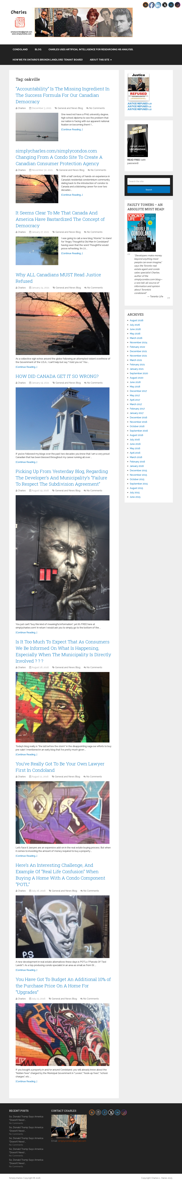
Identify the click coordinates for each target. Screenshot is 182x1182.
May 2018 (135, 386)
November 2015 (138, 475)
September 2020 (139, 373)
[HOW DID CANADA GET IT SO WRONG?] (62, 418)
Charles (22, 108)
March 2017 (136, 404)
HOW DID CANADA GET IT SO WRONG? (57, 376)
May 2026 (135, 333)
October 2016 (137, 426)
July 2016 (135, 439)
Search (149, 190)
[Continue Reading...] (72, 129)
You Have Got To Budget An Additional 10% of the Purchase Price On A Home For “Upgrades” (63, 985)
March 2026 (136, 338)
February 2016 (137, 461)
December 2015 (138, 470)
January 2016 (137, 466)
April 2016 (135, 452)
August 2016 (136, 435)
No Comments (97, 108)
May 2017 (135, 395)
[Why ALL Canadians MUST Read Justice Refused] (62, 323)
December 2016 (138, 417)
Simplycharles (16, 1178)
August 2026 (136, 320)
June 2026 (135, 329)
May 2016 (135, 448)
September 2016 (139, 430)
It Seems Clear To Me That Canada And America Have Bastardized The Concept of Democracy (60, 219)
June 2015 (135, 497)
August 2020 (136, 377)
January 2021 (137, 369)
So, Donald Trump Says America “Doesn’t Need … (26, 1118)
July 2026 (135, 324)
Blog (38, 49)
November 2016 (138, 422)
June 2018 (135, 382)
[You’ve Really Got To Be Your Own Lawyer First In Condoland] (62, 812)
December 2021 (138, 351)
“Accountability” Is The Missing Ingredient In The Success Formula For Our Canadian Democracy (62, 95)
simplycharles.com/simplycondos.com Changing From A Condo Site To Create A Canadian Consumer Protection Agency (59, 157)
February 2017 (137, 408)
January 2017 (137, 413)
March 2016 (136, 457)
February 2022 (137, 347)
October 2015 (137, 479)
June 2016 (135, 444)
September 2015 (139, 483)
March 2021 (136, 360)
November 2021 (138, 355)
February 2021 (137, 364)
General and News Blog (70, 108)
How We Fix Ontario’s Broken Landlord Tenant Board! (48, 59)
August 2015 (136, 488)
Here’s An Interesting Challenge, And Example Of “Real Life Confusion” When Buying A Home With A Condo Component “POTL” (60, 874)
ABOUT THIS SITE (99, 59)
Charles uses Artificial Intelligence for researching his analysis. (90, 49)
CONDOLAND (20, 49)
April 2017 (135, 400)
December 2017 (138, 391)
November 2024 (138, 342)
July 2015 (135, 492)
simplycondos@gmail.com (72, 1141)
